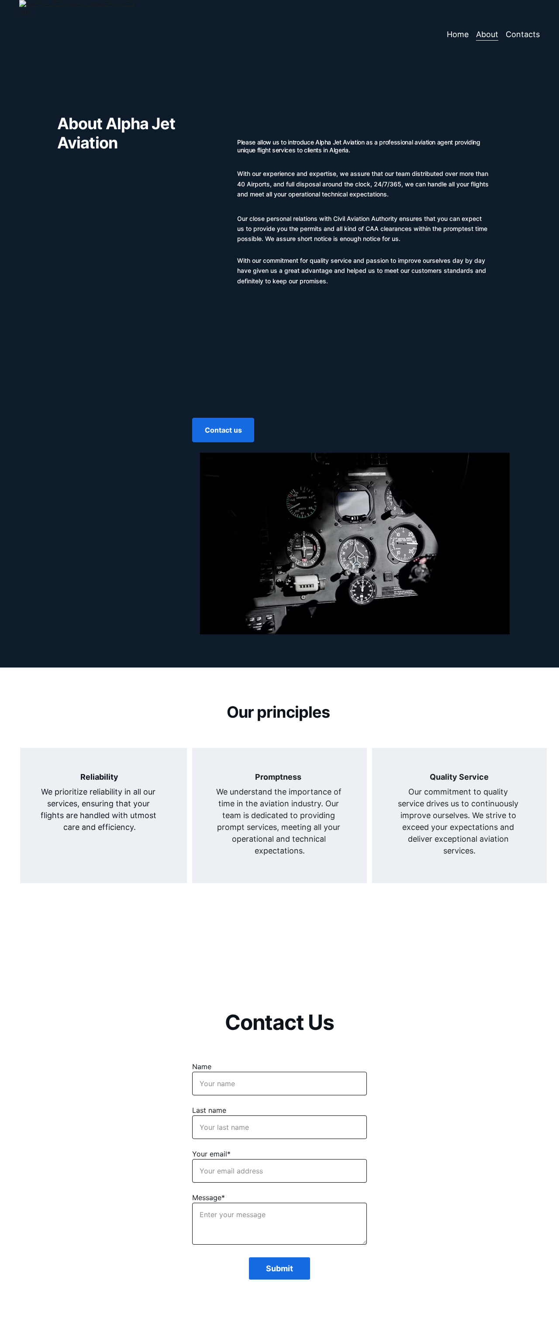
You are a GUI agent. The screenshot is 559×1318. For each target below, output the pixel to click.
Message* (208, 1197)
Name (201, 1066)
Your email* (211, 1153)
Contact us (223, 430)
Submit (279, 1268)
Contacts (523, 34)
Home (458, 34)
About (487, 34)
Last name (209, 1110)
